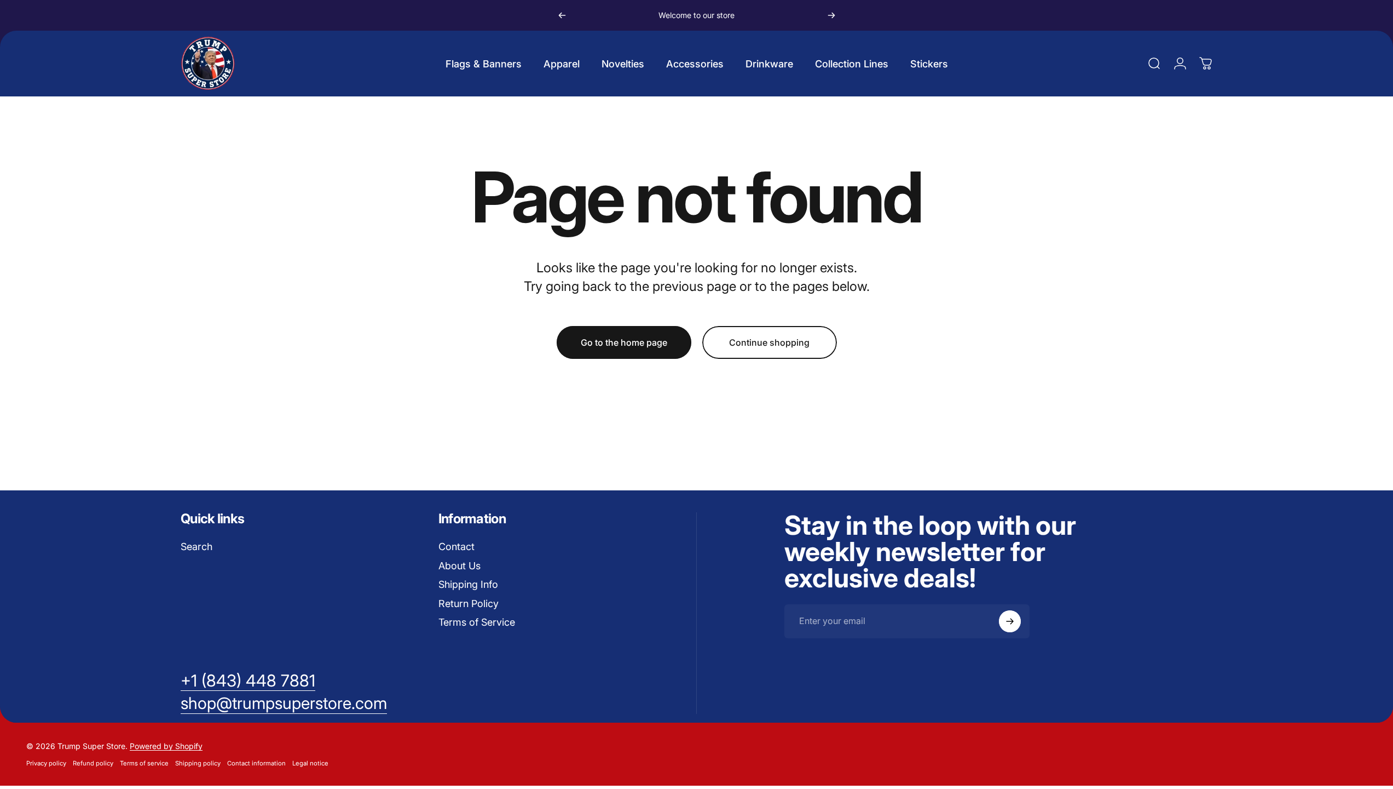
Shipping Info (468, 584)
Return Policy (468, 603)
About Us (459, 565)
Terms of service (144, 763)
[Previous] (562, 15)
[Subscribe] (1010, 621)
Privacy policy (46, 763)
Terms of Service (476, 622)
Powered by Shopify (166, 746)
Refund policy (93, 763)
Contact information (256, 763)
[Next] (831, 15)
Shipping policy (198, 763)
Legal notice (310, 763)
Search (196, 546)
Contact (456, 546)
